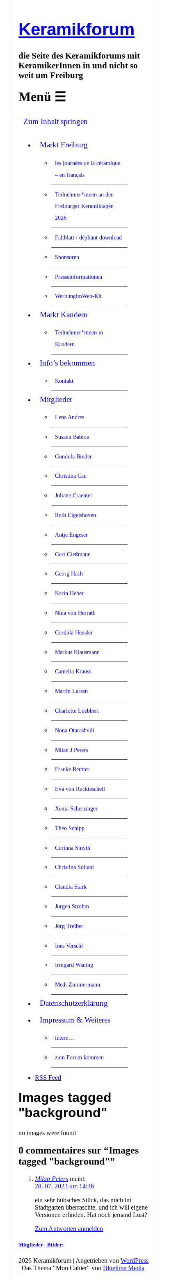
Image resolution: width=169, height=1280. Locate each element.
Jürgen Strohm (72, 906)
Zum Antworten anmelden (69, 1228)
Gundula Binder (73, 456)
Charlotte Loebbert (77, 710)
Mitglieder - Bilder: (41, 1245)
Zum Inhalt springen (55, 121)
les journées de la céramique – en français (87, 169)
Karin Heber (69, 593)
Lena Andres (69, 417)
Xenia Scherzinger (76, 808)
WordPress (134, 1260)
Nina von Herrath (75, 613)
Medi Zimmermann (77, 984)
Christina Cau (71, 475)
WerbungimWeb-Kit (78, 296)
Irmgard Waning (74, 965)
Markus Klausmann (77, 652)
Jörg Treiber (69, 926)
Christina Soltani (74, 867)
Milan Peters (51, 1178)
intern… (64, 1037)
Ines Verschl (69, 945)
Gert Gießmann (73, 554)
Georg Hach (69, 573)
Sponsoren (67, 257)
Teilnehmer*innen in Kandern (79, 338)
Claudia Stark (71, 886)
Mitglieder (56, 399)
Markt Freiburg (64, 144)
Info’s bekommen (67, 363)
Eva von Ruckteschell (80, 789)
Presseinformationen (78, 276)
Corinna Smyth (72, 847)
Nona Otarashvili (74, 730)
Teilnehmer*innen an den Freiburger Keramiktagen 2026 (84, 206)
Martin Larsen (71, 691)
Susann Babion (72, 436)
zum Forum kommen (79, 1057)
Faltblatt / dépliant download (88, 237)
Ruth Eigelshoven (75, 515)
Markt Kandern (64, 314)
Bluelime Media (123, 1267)
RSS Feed (48, 1077)
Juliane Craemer (73, 495)
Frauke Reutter (72, 769)
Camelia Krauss (73, 671)
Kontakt (64, 380)
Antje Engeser (71, 534)
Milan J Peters (71, 750)
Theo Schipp (69, 828)
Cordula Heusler (74, 632)
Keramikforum (76, 29)
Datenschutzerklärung (74, 1003)
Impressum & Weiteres (75, 1020)
